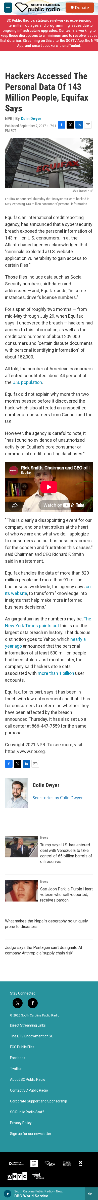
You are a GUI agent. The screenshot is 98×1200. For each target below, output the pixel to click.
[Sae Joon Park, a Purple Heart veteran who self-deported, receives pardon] (21, 891)
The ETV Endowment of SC (31, 1036)
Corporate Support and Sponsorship (38, 1101)
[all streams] (91, 1193)
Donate (82, 7)
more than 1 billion (56, 673)
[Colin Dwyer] (16, 793)
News (44, 837)
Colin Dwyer (31, 118)
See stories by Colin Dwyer (58, 797)
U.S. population (27, 382)
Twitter (16, 1069)
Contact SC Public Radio (29, 1090)
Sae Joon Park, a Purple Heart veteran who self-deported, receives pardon (66, 895)
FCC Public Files (22, 1047)
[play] (8, 1193)
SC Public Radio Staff (27, 1112)
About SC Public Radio (27, 1080)
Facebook (17, 1058)
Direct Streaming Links (28, 1025)
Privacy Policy (21, 1123)
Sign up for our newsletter (30, 1134)
